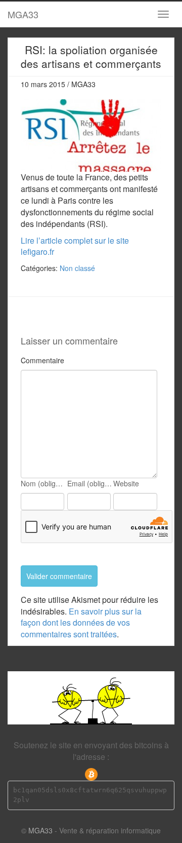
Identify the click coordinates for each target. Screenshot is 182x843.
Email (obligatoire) (89, 483)
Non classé (77, 268)
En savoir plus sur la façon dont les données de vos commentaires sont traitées (81, 622)
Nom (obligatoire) (43, 483)
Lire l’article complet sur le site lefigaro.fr (75, 246)
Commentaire (42, 360)
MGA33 (23, 14)
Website (126, 483)
